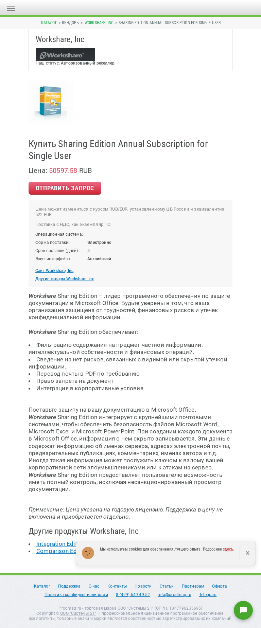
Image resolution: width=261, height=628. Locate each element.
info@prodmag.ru (174, 594)
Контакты (117, 586)
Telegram (207, 594)
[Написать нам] (243, 610)
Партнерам (193, 586)
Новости (143, 586)
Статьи (167, 586)
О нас (94, 586)
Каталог (49, 22)
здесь (228, 549)
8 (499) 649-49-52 (133, 594)
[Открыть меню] (11, 7)
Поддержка (69, 586)
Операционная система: (59, 234)
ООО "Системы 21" (78, 613)
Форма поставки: (52, 242)
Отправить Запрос (65, 188)
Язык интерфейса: (53, 258)
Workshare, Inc (99, 22)
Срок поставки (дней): (57, 250)
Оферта (219, 586)
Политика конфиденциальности (76, 594)
